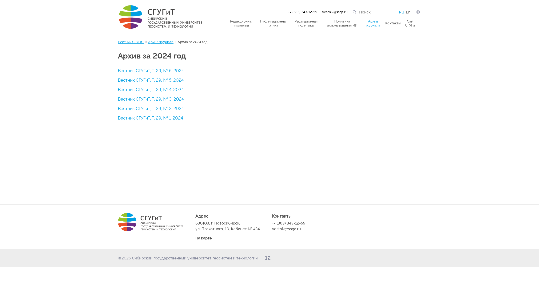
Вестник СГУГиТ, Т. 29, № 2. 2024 (151, 108)
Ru (401, 12)
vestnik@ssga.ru (335, 12)
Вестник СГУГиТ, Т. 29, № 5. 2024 (151, 80)
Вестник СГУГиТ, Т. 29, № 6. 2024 (151, 70)
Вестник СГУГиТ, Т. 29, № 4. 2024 (151, 89)
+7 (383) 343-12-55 (302, 12)
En (408, 12)
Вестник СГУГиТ (131, 42)
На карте (203, 238)
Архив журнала (160, 42)
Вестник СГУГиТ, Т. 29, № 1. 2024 (150, 118)
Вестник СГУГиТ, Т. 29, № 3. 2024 (151, 99)
